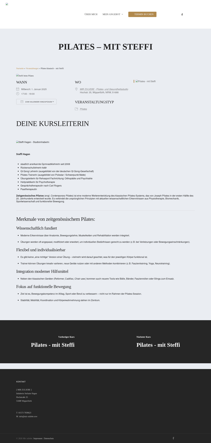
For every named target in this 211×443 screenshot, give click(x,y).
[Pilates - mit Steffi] (53, 341)
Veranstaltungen (32, 68)
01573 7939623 (25, 413)
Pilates (83, 109)
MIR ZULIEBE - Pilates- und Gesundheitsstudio (104, 89)
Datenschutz (49, 438)
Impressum (37, 438)
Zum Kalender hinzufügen (38, 102)
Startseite (20, 68)
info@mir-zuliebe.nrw (28, 416)
